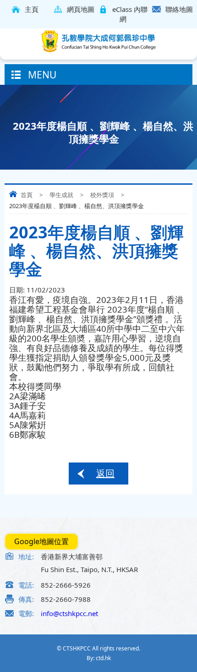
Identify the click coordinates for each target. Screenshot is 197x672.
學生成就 (61, 195)
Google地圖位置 (41, 541)
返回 (105, 473)
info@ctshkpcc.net (69, 613)
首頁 (27, 195)
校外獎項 (102, 195)
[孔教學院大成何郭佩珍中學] (98, 41)
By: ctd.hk (99, 658)
